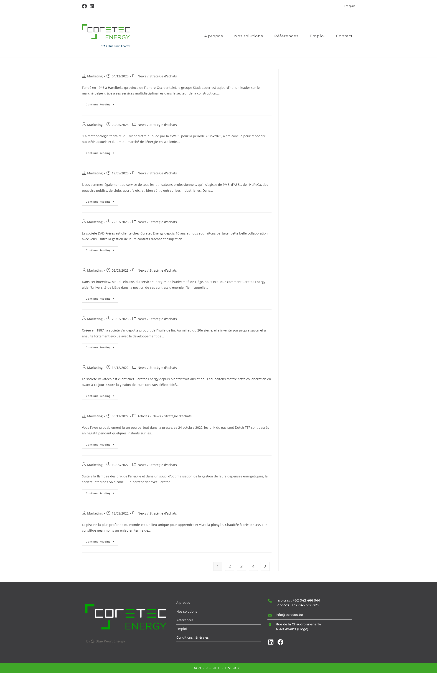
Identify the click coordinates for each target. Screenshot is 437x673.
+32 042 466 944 (306, 600)
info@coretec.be (289, 615)
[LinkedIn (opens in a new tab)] (91, 6)
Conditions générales (192, 637)
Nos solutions (186, 611)
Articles (143, 416)
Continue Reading (102, 105)
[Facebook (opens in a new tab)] (85, 6)
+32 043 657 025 (305, 605)
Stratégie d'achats (163, 76)
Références (184, 620)
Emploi (181, 629)
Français (349, 6)
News (142, 76)
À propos (183, 602)
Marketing (95, 76)
